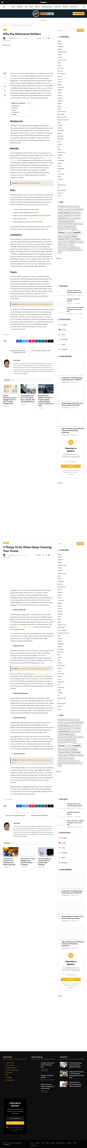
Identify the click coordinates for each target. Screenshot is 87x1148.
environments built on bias (35, 218)
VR (58, 187)
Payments (9, 1072)
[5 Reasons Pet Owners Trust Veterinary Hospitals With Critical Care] (64, 1073)
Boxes (73, 209)
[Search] (83, 7)
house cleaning (8, 799)
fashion (74, 229)
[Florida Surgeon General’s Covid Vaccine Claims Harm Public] (71, 393)
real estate (70, 245)
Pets (59, 147)
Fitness (60, 84)
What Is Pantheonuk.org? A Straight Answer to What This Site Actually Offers (9, 399)
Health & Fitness (62, 111)
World (59, 196)
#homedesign (61, 206)
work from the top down (43, 674)
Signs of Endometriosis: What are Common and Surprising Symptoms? (73, 430)
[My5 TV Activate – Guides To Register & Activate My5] (61, 309)
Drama (59, 65)
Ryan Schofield (66, 382)
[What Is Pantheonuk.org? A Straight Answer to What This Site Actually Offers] (10, 388)
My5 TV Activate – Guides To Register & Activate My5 (75, 309)
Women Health (62, 190)
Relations (60, 155)
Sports (59, 166)
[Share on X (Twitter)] (46, 38)
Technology (61, 174)
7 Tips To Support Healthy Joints (40, 350)
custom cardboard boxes (75, 218)
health (76, 232)
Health (37, 6)
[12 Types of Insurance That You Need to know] (61, 292)
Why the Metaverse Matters (39, 815)
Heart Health (61, 114)
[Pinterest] (4, 90)
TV (58, 182)
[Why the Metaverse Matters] (28, 56)
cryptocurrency (67, 215)
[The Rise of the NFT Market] (61, 301)
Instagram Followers (64, 239)
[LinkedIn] (4, 86)
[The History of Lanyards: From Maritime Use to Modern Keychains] (10, 851)
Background (16, 106)
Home (13, 6)
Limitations (16, 112)
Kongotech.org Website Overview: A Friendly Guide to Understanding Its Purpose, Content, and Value (45, 400)
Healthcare (61, 236)
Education (60, 71)
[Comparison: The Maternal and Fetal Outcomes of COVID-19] (71, 367)
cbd (72, 212)
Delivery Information (12, 1070)
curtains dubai (76, 215)
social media (72, 247)
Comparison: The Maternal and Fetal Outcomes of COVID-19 (72, 379)
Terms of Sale (10, 1065)
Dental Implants (62, 223)
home (67, 236)
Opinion (60, 144)
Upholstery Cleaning (62, 250)
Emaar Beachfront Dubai (70, 226)
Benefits (15, 108)
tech (78, 247)
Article (59, 41)
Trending (60, 179)
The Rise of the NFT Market (73, 300)
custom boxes (63, 218)
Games (59, 92)
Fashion (65, 6)
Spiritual (60, 163)
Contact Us (73, 6)
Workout (60, 193)
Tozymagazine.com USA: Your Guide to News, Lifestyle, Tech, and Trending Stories (28, 398)
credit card (77, 212)
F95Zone (69, 229)
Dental (72, 221)
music (60, 245)
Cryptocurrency (62, 60)
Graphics (60, 98)
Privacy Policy (74, 472)
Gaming (60, 95)
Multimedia (60, 139)
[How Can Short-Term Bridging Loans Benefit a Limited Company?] (28, 851)
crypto (60, 215)
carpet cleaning (63, 212)
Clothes (60, 54)
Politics (59, 149)
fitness (61, 232)
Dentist (70, 224)
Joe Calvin (10, 38)
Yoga (59, 252)
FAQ (7, 1075)
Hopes (14, 114)
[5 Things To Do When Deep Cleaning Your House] (28, 573)
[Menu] (3, 6)
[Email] (4, 95)
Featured (60, 79)
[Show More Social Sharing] (52, 38)
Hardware (60, 101)
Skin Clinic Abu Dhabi (62, 247)
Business (20, 6)
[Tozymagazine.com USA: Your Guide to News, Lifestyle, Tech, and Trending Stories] (28, 388)
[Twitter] (4, 82)
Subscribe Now (78, 13)
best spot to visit (67, 209)
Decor (59, 63)
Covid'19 (60, 57)
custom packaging (63, 221)
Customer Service (11, 1067)
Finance (60, 82)
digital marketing (78, 223)
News (31, 6)
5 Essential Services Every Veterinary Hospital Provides (75, 1065)
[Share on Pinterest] (49, 38)
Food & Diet (61, 87)
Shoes (59, 158)
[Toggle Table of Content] (28, 103)
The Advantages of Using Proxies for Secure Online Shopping (44, 861)
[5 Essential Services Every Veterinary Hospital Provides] (64, 1065)
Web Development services (75, 250)
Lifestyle (57, 6)
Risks (14, 110)
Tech (26, 6)
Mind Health (61, 130)
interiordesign (76, 239)
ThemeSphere (6, 1144)
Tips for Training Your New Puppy (15, 815)
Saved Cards (9, 1080)
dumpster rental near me (24, 627)
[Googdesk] (43, 13)
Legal (59, 122)
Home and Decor (47, 6)
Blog (16, 25)
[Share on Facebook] (43, 38)
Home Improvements (63, 120)
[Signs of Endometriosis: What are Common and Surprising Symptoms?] (71, 418)
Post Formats (61, 152)
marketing (80, 242)
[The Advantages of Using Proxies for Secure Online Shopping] (46, 851)
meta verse (7, 334)
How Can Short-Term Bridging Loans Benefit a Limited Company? (28, 861)
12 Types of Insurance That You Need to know (74, 291)
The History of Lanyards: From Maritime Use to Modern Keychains (9, 861)
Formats (68, 233)
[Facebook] (4, 77)
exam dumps (61, 229)
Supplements (61, 168)
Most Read (60, 136)
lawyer (66, 242)
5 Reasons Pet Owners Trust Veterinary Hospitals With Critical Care (76, 1074)
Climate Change (62, 52)
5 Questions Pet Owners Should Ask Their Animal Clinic (75, 1084)
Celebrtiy (60, 49)
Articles (60, 209)
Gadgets (60, 90)
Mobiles (60, 133)
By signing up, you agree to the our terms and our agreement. (71, 472)
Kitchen (60, 242)
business (80, 209)
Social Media (61, 160)
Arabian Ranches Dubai (73, 206)
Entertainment (61, 73)
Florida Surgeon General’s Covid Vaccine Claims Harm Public (72, 404)
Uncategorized (62, 185)
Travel (59, 177)
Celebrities (60, 46)
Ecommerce (61, 68)
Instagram (74, 236)
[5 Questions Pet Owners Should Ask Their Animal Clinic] (64, 1084)
